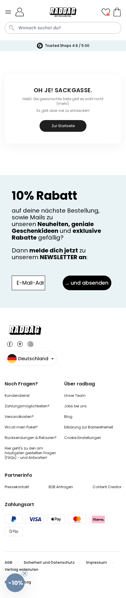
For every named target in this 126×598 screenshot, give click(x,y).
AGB (8, 562)
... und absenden (87, 282)
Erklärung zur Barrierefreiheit (88, 427)
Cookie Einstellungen (82, 437)
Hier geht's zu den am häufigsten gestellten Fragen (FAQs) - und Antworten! (30, 453)
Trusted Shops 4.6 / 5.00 (67, 45)
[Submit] (11, 27)
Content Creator (107, 486)
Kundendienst (17, 395)
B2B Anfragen (61, 486)
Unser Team (75, 395)
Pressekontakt (17, 486)
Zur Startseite (63, 125)
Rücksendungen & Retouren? (31, 437)
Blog (68, 416)
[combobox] (63, 28)
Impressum (96, 562)
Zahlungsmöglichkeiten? (27, 406)
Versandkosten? (19, 416)
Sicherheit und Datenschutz (49, 562)
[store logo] (63, 12)
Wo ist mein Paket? (21, 427)
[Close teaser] (25, 573)
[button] (15, 582)
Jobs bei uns (75, 406)
